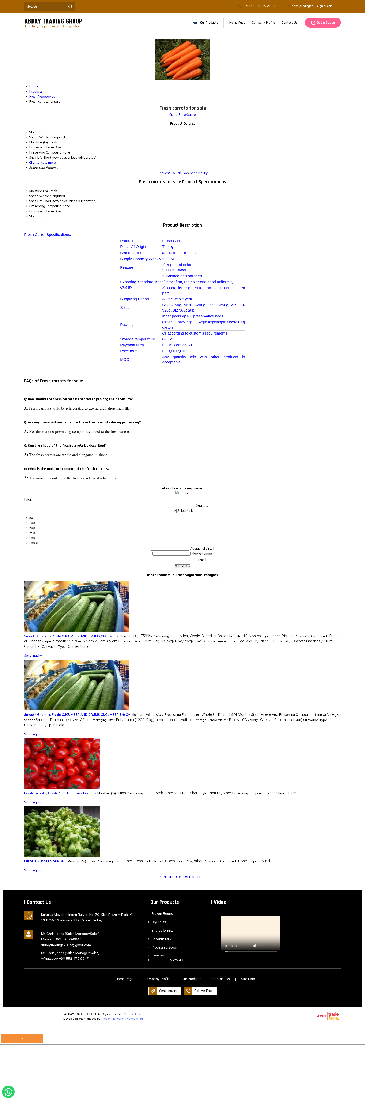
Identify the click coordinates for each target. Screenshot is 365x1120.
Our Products (209, 22)
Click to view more (42, 163)
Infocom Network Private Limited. (122, 1018)
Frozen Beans (162, 913)
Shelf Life (36, 201)
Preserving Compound (45, 206)
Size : (96, 641)
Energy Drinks (162, 930)
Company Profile (263, 22)
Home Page (237, 22)
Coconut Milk (161, 939)
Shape (33, 196)
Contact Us (289, 22)
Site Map (248, 979)
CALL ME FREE (194, 877)
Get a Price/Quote (182, 115)
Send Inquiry (199, 173)
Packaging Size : (160, 641)
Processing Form (41, 211)
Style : (278, 636)
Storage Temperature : (241, 641)
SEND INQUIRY (171, 877)
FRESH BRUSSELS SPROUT (45, 861)
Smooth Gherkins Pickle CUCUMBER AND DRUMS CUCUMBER (71, 636)
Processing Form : (190, 636)
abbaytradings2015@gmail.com (312, 6)
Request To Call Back (173, 173)
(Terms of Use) (133, 1014)
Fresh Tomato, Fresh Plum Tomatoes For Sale (60, 793)
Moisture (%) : (136, 636)
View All (176, 960)
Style (33, 216)
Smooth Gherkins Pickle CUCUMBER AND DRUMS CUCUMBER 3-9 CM (77, 715)
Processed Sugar (164, 947)
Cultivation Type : (65, 647)
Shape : (58, 641)
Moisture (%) (38, 191)
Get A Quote (325, 22)
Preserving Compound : (309, 715)
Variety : (275, 720)
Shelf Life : (244, 636)
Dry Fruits (158, 922)
